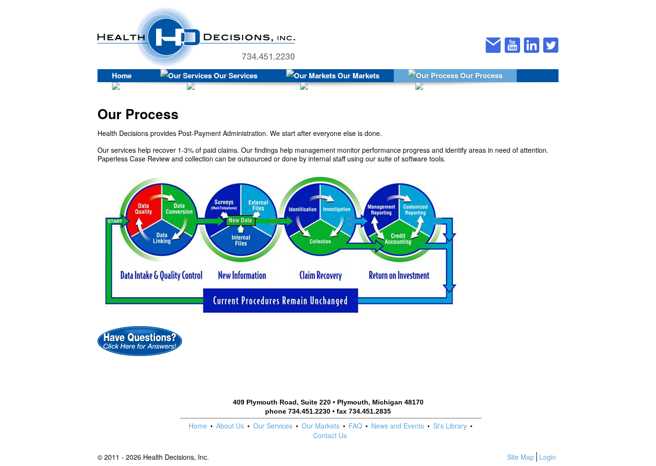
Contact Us (251, 88)
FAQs (148, 88)
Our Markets (357, 75)
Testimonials (487, 88)
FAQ (355, 425)
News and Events (397, 425)
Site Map (520, 457)
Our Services (234, 75)
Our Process (480, 75)
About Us (230, 425)
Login (547, 457)
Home (122, 75)
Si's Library (366, 88)
